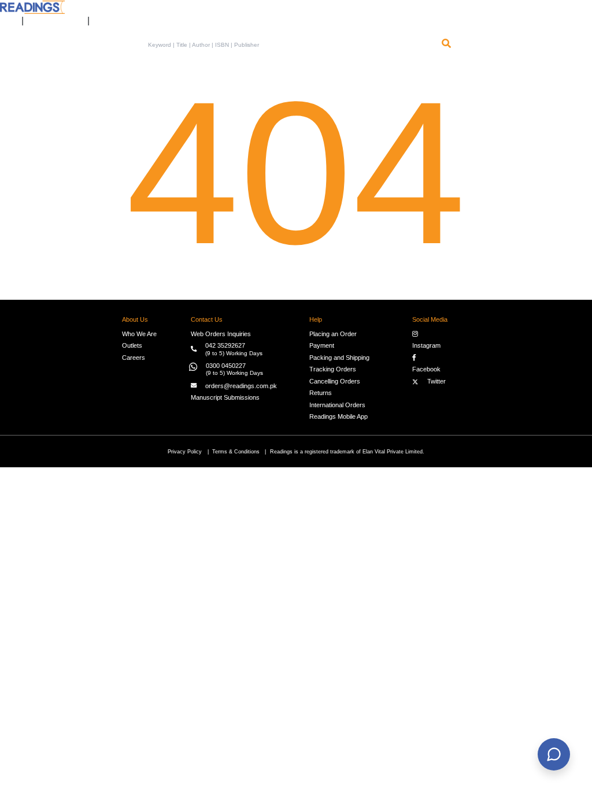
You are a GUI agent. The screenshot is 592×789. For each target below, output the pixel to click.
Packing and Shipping (339, 357)
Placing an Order (333, 333)
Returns (320, 392)
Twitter (435, 381)
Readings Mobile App (338, 416)
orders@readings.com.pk (241, 385)
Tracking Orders (332, 369)
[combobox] (291, 44)
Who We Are (139, 333)
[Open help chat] (554, 754)
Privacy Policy (185, 451)
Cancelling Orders (334, 381)
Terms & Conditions (236, 451)
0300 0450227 (226, 365)
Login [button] (5, 16)
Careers (133, 357)
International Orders (337, 404)
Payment (321, 345)
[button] (103, 16)
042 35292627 (225, 345)
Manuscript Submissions (225, 397)
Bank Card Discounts (55, 16)
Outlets (132, 345)
